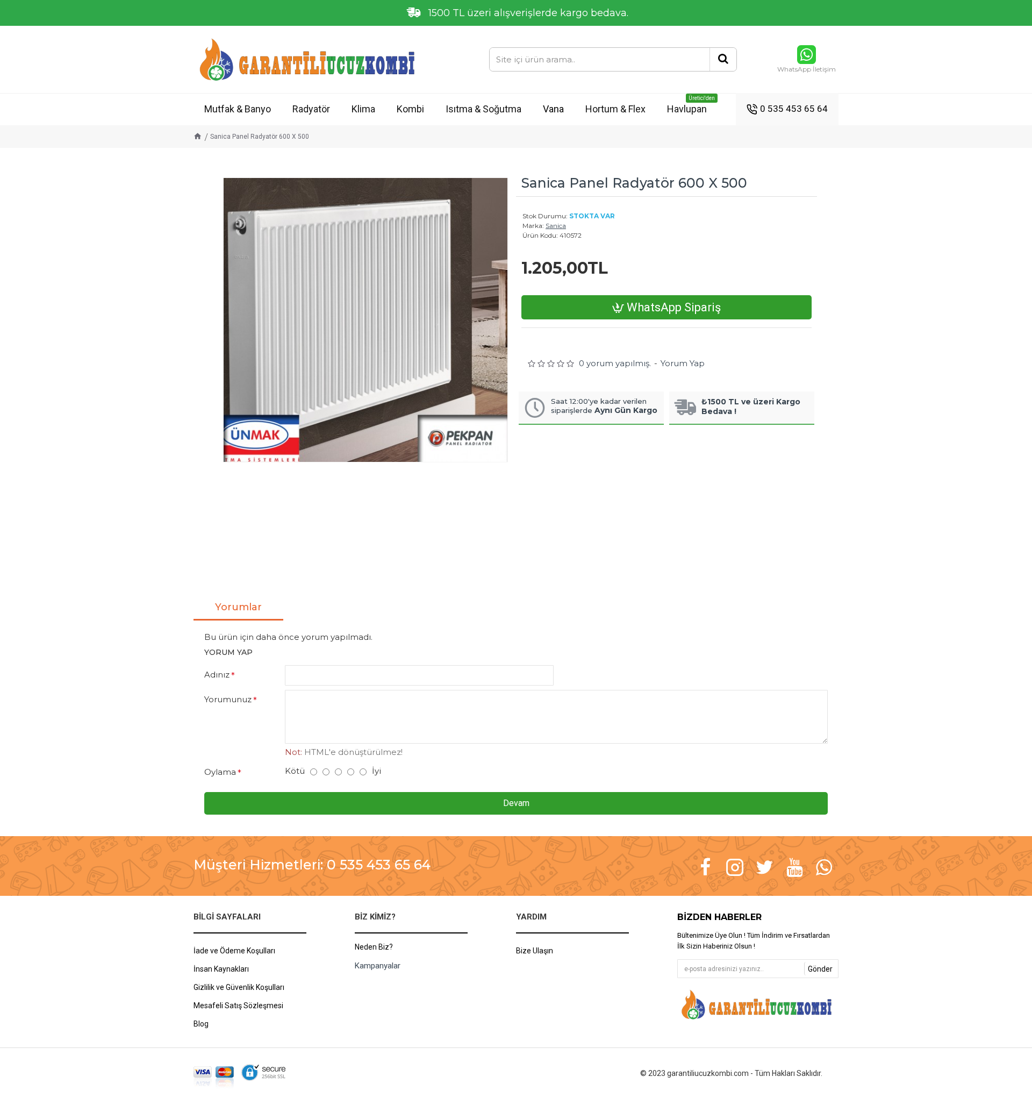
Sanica (556, 226)
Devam (516, 803)
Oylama (220, 772)
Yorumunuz (228, 699)
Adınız (217, 674)
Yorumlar (238, 607)
